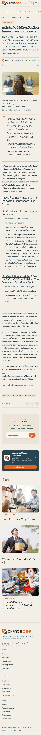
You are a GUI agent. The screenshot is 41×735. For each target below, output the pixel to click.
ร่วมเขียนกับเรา (6, 719)
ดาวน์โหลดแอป (19, 467)
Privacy (5, 730)
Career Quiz (6, 692)
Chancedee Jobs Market (26, 385)
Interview (5, 654)
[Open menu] (36, 3)
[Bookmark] (37, 65)
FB (5, 644)
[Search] (26, 3)
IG (10, 644)
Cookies (13, 730)
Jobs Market (6, 684)
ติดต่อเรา (5, 704)
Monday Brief (6, 688)
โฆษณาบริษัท (6, 712)
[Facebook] (27, 404)
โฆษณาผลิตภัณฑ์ (7, 715)
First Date (5, 657)
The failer (5, 668)
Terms (20, 730)
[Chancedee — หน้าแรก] (12, 3)
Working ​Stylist (7, 665)
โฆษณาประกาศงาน (8, 708)
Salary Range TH (8, 695)
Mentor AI (5, 681)
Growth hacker (16, 17)
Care (4, 672)
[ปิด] (35, 457)
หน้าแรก (4, 17)
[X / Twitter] (32, 404)
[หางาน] (31, 3)
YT (17, 644)
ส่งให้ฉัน (32, 435)
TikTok (24, 644)
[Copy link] (37, 404)
